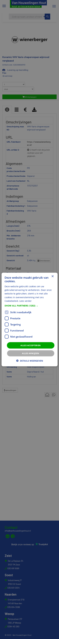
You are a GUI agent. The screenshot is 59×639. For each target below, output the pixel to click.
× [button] (52, 276)
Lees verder (25, 300)
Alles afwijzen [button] (30, 353)
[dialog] (29, 319)
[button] (29, 305)
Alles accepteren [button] (30, 345)
